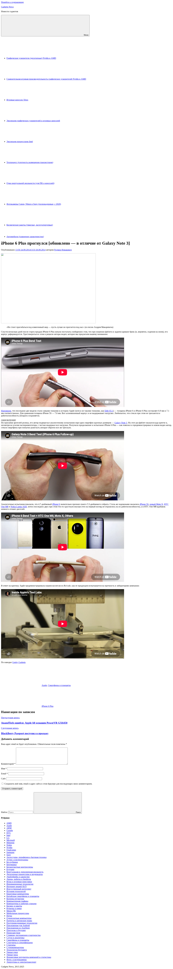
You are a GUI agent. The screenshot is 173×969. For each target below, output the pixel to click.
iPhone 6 (56, 504)
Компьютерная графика (17, 901)
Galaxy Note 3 (120, 423)
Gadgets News (7, 7)
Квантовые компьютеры (17, 894)
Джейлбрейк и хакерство (18, 877)
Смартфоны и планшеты (59, 685)
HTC (8, 833)
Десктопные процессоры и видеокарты (24, 874)
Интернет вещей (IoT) (16, 886)
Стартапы (11, 945)
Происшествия (13, 933)
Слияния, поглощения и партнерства (23, 935)
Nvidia (9, 847)
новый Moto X (156, 504)
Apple (44, 685)
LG (7, 838)
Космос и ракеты (14, 906)
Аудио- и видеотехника (17, 860)
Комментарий (8, 764)
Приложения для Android (18, 925)
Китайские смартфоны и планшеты (22, 896)
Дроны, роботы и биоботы (18, 879)
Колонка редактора (15, 899)
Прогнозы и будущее (16, 930)
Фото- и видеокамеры (16, 959)
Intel (8, 835)
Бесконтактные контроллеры (19, 867)
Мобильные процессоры (17, 913)
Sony (8, 855)
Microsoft (10, 840)
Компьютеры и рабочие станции (21, 903)
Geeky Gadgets (19, 662)
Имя (4, 768)
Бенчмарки (11, 864)
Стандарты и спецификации (19, 942)
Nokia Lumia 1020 (19, 506)
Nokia (9, 845)
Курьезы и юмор (14, 908)
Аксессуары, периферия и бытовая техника (26, 857)
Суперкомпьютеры (15, 947)
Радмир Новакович (63, 250)
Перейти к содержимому (12, 2)
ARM (8, 828)
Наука (9, 916)
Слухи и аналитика (15, 938)
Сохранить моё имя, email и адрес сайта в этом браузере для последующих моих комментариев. (48, 784)
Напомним (6, 411)
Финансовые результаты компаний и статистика (28, 957)
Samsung (10, 852)
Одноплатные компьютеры (18, 918)
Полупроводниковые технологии (21, 923)
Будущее (10, 869)
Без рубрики (12, 862)
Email (4, 773)
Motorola (10, 842)
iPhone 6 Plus (47, 706)
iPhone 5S (144, 504)
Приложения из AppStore (18, 928)
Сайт (3, 778)
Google (9, 830)
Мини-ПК (11, 911)
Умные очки (12, 952)
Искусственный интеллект (18, 889)
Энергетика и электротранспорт (21, 962)
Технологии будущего (16, 950)
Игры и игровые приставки (19, 881)
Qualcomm (11, 850)
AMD (9, 823)
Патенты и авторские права (19, 920)
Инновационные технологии (19, 884)
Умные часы (12, 955)
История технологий (16, 891)
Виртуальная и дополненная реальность (24, 872)
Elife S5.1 (109, 411)
